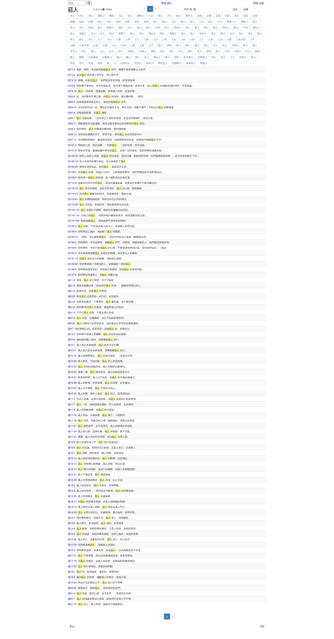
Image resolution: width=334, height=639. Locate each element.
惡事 (246, 9)
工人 (201, 21)
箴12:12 (72, 463)
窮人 (81, 39)
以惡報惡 (93, 57)
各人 (192, 21)
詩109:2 (72, 172)
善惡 (169, 45)
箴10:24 (72, 366)
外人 (120, 51)
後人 (100, 27)
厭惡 (81, 57)
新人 (218, 51)
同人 (84, 51)
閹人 (72, 57)
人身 (210, 39)
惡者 (146, 21)
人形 (123, 45)
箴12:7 (71, 453)
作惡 (90, 63)
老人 (72, 33)
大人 (151, 15)
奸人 (167, 27)
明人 (162, 33)
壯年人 (243, 57)
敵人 (178, 15)
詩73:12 (72, 80)
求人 (90, 39)
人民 (164, 39)
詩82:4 (71, 101)
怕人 (241, 33)
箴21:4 (71, 593)
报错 (262, 626)
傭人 (128, 57)
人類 (146, 39)
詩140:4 (72, 242)
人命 (183, 39)
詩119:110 (73, 209)
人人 (201, 39)
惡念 (235, 9)
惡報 (199, 15)
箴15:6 (71, 523)
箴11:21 (72, 426)
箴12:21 (72, 474)
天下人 (73, 51)
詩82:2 (71, 96)
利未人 (149, 63)
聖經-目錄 (258, 3)
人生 (219, 39)
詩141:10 (73, 258)
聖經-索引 (166, 3)
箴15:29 (72, 544)
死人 (245, 45)
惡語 (136, 21)
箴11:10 (72, 415)
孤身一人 (231, 21)
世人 (224, 45)
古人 (219, 21)
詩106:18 (73, 161)
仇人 (121, 15)
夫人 (173, 21)
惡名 (255, 15)
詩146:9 (72, 269)
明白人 (152, 33)
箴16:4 (71, 550)
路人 (111, 33)
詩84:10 (72, 107)
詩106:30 (73, 166)
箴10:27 (72, 377)
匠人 (187, 27)
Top (73, 626)
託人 (111, 51)
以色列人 (125, 63)
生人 (215, 45)
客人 (236, 27)
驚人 (197, 27)
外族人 (143, 51)
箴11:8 (71, 409)
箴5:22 (71, 323)
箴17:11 (72, 555)
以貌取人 (107, 57)
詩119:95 (73, 204)
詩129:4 (72, 231)
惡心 (100, 21)
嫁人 (139, 27)
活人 (130, 27)
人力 (155, 39)
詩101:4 (72, 145)
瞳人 (93, 51)
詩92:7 (71, 118)
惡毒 (208, 15)
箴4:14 (71, 312)
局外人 (226, 27)
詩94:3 (71, 128)
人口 (136, 39)
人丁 (100, 39)
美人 (141, 33)
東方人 (189, 15)
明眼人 (173, 33)
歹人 (169, 15)
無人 (181, 51)
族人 (253, 57)
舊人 (206, 27)
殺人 (160, 45)
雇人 (210, 21)
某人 (183, 33)
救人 (215, 27)
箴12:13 (72, 469)
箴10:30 (72, 388)
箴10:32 (72, 393)
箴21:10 (72, 604)
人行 (109, 39)
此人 (130, 15)
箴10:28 (72, 382)
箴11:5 (71, 399)
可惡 (245, 27)
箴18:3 (71, 571)
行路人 (237, 51)
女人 (232, 33)
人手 (252, 39)
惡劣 (245, 15)
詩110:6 (72, 182)
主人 (232, 57)
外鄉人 (131, 51)
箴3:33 (71, 307)
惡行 (109, 21)
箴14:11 (72, 501)
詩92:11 (72, 123)
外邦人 (138, 63)
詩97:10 (72, 139)
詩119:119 (73, 215)
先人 (199, 51)
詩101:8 (72, 150)
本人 (72, 15)
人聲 (229, 39)
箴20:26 (72, 588)
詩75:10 (72, 91)
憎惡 (176, 57)
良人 (93, 33)
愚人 (167, 57)
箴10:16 (72, 355)
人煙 (132, 45)
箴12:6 (71, 447)
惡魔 (72, 21)
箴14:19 (72, 507)
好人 (72, 27)
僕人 (250, 33)
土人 (102, 51)
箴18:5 (71, 577)
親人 (259, 33)
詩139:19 (73, 236)
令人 (102, 33)
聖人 (206, 45)
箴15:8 (71, 528)
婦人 (164, 21)
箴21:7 (71, 598)
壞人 (120, 27)
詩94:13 (72, 134)
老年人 (256, 27)
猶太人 (157, 57)
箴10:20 (72, 361)
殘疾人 (101, 15)
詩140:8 (72, 247)
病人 (91, 15)
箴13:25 (72, 496)
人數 (72, 45)
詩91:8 (71, 112)
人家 (118, 39)
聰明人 (140, 15)
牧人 (192, 33)
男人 (213, 33)
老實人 (82, 33)
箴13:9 (71, 490)
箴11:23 (72, 431)
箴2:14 (71, 290)
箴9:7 (71, 328)
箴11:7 (71, 404)
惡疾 (227, 15)
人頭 (95, 45)
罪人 (81, 63)
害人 (254, 21)
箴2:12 (71, 285)
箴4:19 (71, 318)
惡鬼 (218, 15)
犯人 (155, 21)
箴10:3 (71, 334)
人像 (104, 45)
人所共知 (84, 45)
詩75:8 (71, 85)
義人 (119, 57)
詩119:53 (73, 193)
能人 (222, 33)
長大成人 (188, 57)
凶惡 (257, 51)
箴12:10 (72, 458)
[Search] (89, 3)
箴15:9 (71, 534)
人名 (173, 39)
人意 (141, 45)
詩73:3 (71, 74)
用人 (137, 57)
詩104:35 (73, 155)
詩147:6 (72, 274)
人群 (192, 39)
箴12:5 (71, 442)
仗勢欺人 (202, 57)
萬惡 (153, 51)
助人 (223, 57)
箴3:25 (71, 301)
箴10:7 (71, 345)
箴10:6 (71, 339)
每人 (132, 33)
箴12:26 (72, 480)
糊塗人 (110, 27)
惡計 (236, 15)
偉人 (171, 51)
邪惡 (208, 51)
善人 (178, 45)
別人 (81, 15)
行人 (248, 51)
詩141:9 (72, 253)
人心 (114, 45)
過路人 (244, 21)
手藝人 (235, 45)
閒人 (190, 51)
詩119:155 (73, 220)
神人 (197, 45)
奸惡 (157, 27)
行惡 (227, 51)
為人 (162, 51)
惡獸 (100, 63)
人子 (151, 45)
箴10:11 (72, 350)
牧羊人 (203, 33)
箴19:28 (72, 582)
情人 (72, 39)
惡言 (118, 21)
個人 (183, 21)
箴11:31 (72, 436)
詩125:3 (72, 226)
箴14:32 (72, 512)
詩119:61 (73, 199)
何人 (81, 27)
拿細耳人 (191, 63)
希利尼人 (163, 63)
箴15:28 (72, 539)
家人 (148, 27)
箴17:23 (72, 566)
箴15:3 (71, 517)
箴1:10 (71, 280)
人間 (127, 39)
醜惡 (111, 15)
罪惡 (72, 63)
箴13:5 (71, 485)
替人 (254, 45)
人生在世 (241, 39)
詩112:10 (73, 188)
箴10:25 (72, 372)
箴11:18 (72, 420)
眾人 (214, 57)
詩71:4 (71, 69)
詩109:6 (72, 177)
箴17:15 (72, 561)
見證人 (177, 27)
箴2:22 (71, 296)
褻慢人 (203, 63)
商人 (187, 45)
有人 (146, 57)
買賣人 (122, 33)
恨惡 (90, 27)
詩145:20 (73, 263)
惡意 (127, 21)
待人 (160, 15)
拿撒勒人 (177, 63)
